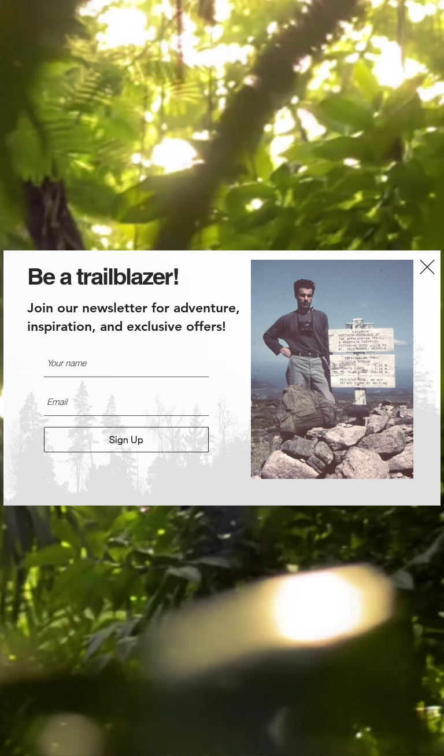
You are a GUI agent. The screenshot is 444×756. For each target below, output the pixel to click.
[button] (427, 267)
